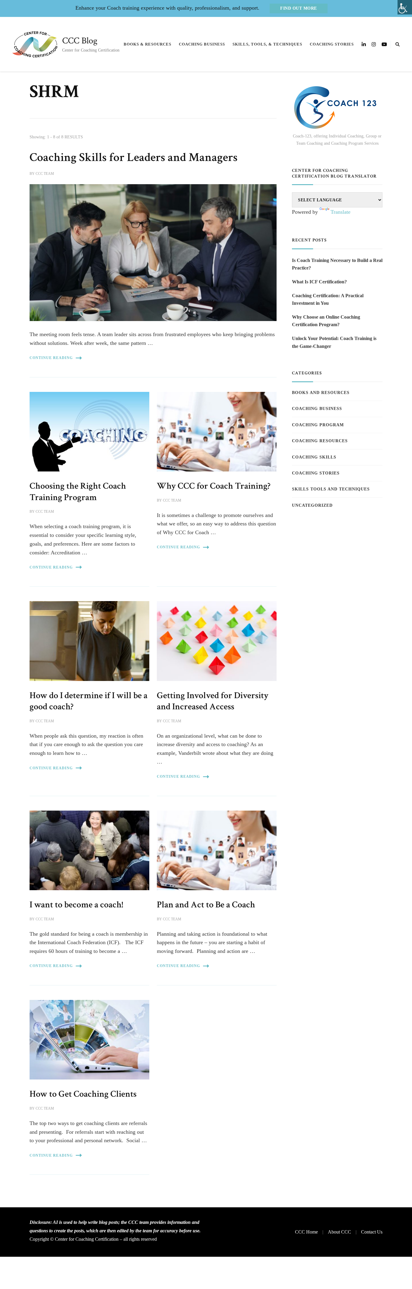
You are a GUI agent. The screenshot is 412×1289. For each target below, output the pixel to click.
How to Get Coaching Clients (83, 1094)
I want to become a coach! (76, 905)
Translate (340, 212)
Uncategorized (312, 505)
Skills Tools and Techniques (331, 489)
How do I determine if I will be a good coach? (88, 701)
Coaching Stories (332, 44)
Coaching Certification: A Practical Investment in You (327, 299)
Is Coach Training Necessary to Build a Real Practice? (337, 264)
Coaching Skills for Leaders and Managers (134, 157)
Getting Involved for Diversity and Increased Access (212, 701)
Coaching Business (202, 44)
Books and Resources (321, 392)
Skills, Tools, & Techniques (267, 44)
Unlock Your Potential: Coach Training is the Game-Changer (334, 342)
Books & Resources (147, 44)
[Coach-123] (337, 107)
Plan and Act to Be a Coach (206, 905)
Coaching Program (318, 425)
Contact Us (371, 1231)
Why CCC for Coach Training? (214, 486)
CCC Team (45, 174)
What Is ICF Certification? (319, 281)
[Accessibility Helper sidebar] (405, 7)
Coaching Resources (320, 441)
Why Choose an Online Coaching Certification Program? (326, 320)
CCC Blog (79, 41)
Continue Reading (51, 358)
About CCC (339, 1231)
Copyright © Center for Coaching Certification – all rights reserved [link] (93, 1239)
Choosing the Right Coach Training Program (78, 491)
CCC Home (306, 1231)
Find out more (298, 8)
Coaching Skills (314, 457)
